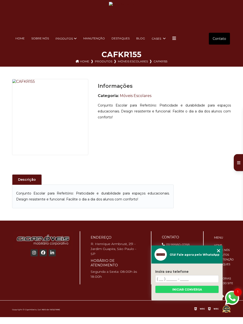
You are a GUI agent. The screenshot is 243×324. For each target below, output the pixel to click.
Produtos (64, 38)
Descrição (27, 179)
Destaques (121, 38)
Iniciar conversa (187, 289)
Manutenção (94, 38)
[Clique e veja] (43, 240)
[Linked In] (52, 252)
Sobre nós (40, 38)
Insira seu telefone (172, 271)
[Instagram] (34, 252)
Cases (157, 38)
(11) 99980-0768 (178, 244)
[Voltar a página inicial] (121, 14)
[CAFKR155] (50, 117)
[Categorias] (174, 38)
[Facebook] (43, 252)
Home (20, 38)
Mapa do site (223, 283)
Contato (219, 39)
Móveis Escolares (133, 61)
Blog (140, 38)
